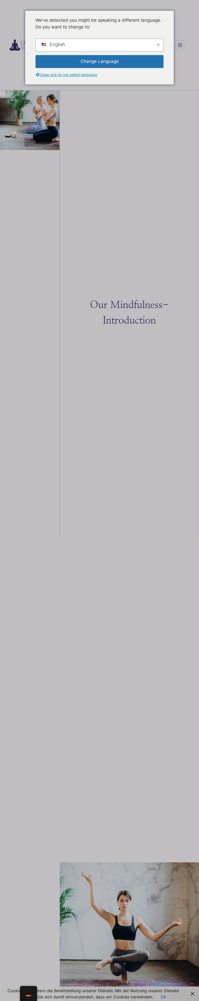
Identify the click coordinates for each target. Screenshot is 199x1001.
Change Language (100, 61)
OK (163, 996)
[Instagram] (180, 45)
